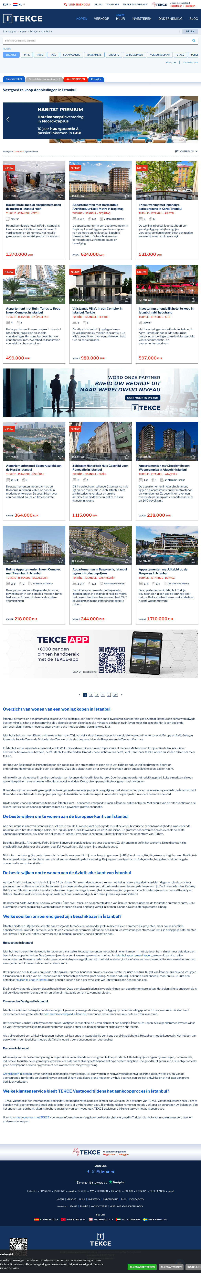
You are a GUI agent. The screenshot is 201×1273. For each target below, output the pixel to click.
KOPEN (81, 19)
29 (115, 694)
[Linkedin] (102, 1171)
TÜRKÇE (82, 1191)
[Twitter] (93, 1171)
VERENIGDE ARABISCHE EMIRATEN (126, 1206)
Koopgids (96, 79)
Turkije (33, 31)
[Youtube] (107, 1171)
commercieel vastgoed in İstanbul (65, 1014)
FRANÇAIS (45, 1191)
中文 (92, 1191)
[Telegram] (112, 1171)
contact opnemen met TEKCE (30, 1117)
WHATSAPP (112, 4)
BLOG (193, 19)
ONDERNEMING (170, 19)
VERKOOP (101, 19)
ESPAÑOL (116, 1191)
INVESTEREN (142, 19)
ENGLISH (32, 1191)
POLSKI (129, 1191)
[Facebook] (88, 1171)
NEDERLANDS (157, 1191)
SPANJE (73, 1206)
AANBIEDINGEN (75, 79)
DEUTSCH (102, 1191)
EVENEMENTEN (136, 1199)
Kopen (23, 31)
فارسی (171, 1191)
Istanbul (45, 31)
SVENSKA (141, 1191)
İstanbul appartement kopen (133, 955)
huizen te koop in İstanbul (33, 979)
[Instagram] (98, 1171)
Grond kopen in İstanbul (17, 1073)
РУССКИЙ (59, 1191)
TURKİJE (84, 1206)
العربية (71, 1191)
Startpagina (9, 31)
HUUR (120, 19)
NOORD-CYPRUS (99, 1206)
